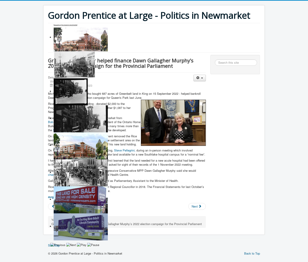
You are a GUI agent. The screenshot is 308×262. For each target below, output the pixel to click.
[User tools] (199, 78)
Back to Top (252, 253)
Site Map (54, 245)
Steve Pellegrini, (125, 150)
